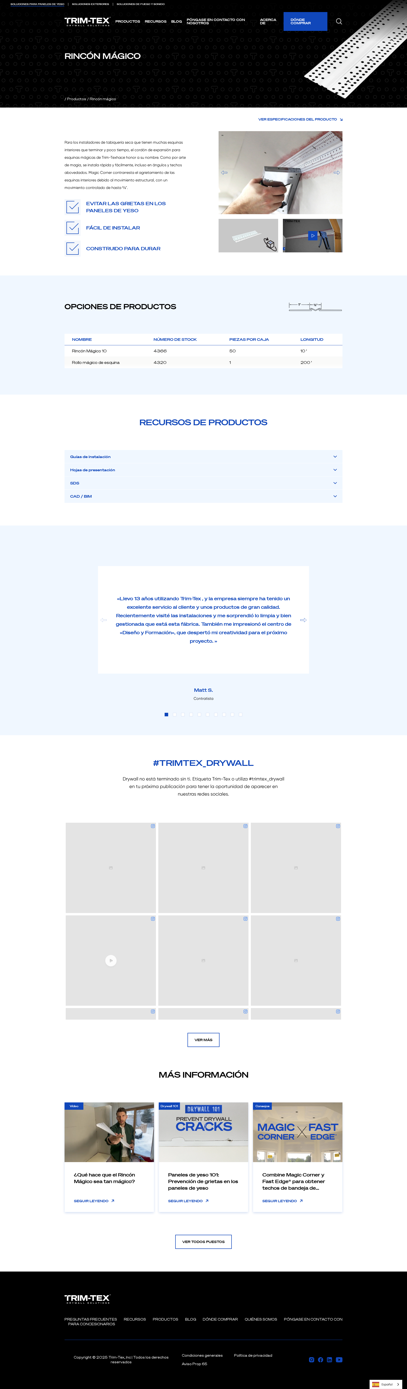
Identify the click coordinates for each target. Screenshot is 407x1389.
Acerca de (268, 21)
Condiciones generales (202, 1355)
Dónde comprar (301, 21)
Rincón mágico (103, 99)
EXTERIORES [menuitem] (90, 4)
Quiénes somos (261, 1319)
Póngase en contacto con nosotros (216, 21)
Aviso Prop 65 (194, 1364)
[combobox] (386, 1384)
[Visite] (311, 1359)
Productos (127, 21)
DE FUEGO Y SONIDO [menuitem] (141, 4)
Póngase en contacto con (313, 1319)
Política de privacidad (253, 1355)
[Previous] (224, 172)
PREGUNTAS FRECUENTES (91, 1319)
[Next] (337, 172)
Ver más (203, 1040)
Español (387, 1384)
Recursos (156, 21)
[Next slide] (303, 620)
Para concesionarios (91, 1324)
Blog (176, 21)
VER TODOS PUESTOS (203, 1241)
